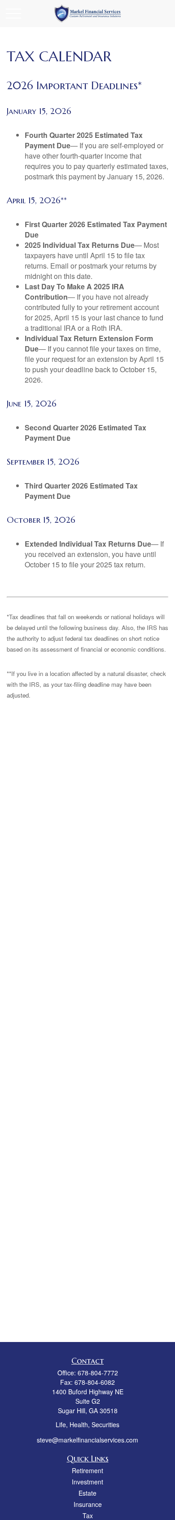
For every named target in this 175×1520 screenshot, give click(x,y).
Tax (88, 1515)
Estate (87, 1492)
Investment (87, 1481)
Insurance (88, 1504)
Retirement (87, 1470)
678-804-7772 (98, 1372)
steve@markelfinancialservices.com (87, 1439)
